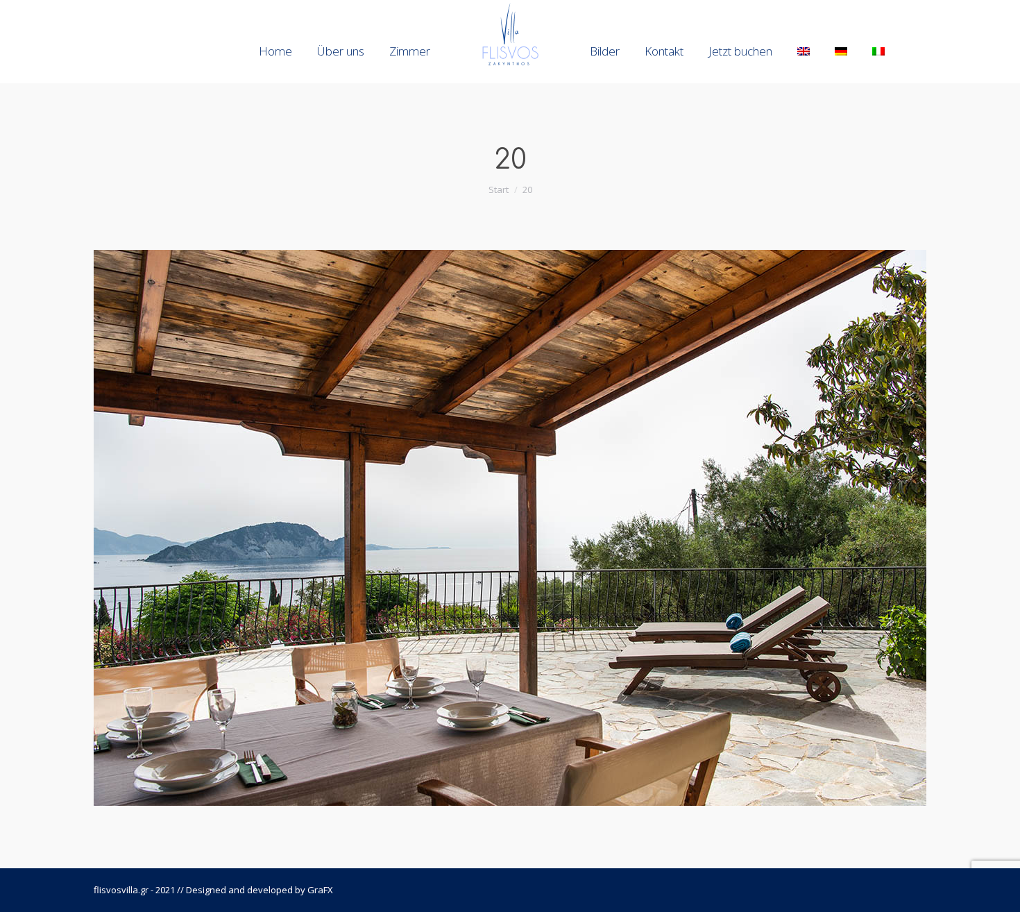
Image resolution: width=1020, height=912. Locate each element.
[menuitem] (275, 51)
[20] (510, 528)
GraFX (320, 890)
